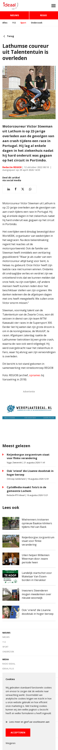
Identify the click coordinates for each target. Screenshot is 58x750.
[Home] (14, 6)
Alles (4, 22)
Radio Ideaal (8, 663)
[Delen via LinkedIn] (8, 189)
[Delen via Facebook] (15, 189)
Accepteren (18, 732)
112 (14, 22)
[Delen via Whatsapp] (30, 189)
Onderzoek (36, 22)
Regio (43, 15)
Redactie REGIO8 (11, 167)
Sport (23, 22)
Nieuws (14, 15)
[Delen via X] (23, 189)
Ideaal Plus (8, 668)
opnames (34, 375)
